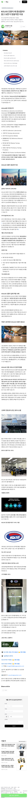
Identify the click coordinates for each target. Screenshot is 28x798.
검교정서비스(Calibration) (7, 8)
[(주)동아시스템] (3, 26)
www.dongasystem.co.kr (15, 675)
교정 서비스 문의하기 (14, 795)
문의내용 (6, 719)
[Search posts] (20, 2)
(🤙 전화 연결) (22, 652)
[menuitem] (23, 27)
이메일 (6, 708)
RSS (21, 792)
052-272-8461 (13, 652)
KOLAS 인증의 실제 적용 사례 (10, 58)
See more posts (22, 741)
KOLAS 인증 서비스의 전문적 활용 (10, 63)
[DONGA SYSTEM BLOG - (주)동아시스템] (2, 2)
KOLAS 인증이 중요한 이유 (9, 55)
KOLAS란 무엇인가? (8, 53)
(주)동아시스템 (8, 26)
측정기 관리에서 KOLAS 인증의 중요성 (11, 60)
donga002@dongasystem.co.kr (15, 666)
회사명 (6, 703)
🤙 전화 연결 (15, 660)
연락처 (6, 714)
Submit (14, 726)
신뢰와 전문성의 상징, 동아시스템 (10, 66)
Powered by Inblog (25, 792)
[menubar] (22, 26)
